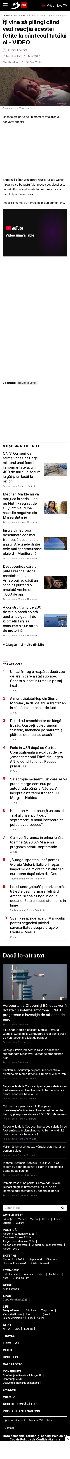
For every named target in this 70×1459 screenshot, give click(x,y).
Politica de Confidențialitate (40, 1439)
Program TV (36, 1420)
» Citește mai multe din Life (23, 645)
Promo (50, 1420)
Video (50, 5)
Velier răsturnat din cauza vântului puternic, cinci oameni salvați (34, 1148)
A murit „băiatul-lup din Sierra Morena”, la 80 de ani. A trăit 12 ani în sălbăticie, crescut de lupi (38, 703)
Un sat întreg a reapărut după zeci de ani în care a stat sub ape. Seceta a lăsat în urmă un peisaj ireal (38, 678)
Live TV (62, 5)
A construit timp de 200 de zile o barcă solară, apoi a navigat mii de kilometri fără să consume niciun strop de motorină (22, 619)
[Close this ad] (67, 1438)
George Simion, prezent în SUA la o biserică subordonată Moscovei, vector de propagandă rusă (33, 1054)
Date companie (14, 1436)
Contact (9, 1427)
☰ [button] (5, 5)
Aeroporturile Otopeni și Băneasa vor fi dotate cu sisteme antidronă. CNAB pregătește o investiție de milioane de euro (35, 1012)
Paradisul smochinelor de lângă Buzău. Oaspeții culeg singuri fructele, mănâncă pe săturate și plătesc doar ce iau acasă (36, 728)
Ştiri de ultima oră (15, 1420)
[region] (35, 1450)
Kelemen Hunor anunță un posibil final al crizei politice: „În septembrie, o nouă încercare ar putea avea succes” (37, 818)
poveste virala (27, 383)
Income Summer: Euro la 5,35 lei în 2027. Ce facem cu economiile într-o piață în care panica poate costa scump (33, 1166)
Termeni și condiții (38, 1436)
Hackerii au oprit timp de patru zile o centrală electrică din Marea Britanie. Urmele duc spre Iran (34, 1072)
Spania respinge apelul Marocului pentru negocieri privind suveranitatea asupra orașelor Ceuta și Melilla (37, 925)
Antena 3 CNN (10, 15)
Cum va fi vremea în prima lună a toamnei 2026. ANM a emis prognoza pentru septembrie (37, 842)
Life (23, 15)
